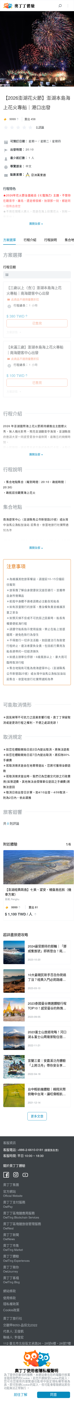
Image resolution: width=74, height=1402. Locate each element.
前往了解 (20, 1395)
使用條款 (9, 1298)
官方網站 (9, 1191)
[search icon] (60, 5)
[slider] (18, 127)
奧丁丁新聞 (11, 1234)
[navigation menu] (68, 5)
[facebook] (6, 1175)
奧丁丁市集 (11, 1245)
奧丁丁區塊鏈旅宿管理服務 (22, 1223)
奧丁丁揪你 (11, 1267)
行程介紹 (30, 240)
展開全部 (35, 223)
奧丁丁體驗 (11, 1256)
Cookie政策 (11, 1310)
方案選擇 (9, 240)
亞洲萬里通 (38, 175)
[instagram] (16, 1175)
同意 (53, 1395)
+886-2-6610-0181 (30, 1149)
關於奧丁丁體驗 (14, 1165)
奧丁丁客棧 (11, 1278)
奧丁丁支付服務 (14, 1202)
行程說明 (50, 240)
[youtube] (25, 1175)
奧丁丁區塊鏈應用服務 (19, 1213)
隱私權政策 (11, 1304)
